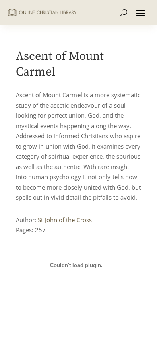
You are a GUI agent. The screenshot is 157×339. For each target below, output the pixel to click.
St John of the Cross (65, 220)
